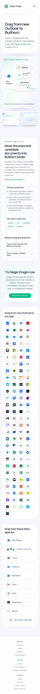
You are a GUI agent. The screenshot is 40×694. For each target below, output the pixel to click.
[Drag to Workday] (28, 377)
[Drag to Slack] (28, 337)
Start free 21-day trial (20, 295)
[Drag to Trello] (21, 364)
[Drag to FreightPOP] (28, 445)
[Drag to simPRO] (21, 500)
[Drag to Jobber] (7, 473)
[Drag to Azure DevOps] (14, 350)
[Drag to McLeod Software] (14, 479)
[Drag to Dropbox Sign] (14, 432)
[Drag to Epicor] (7, 439)
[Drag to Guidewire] (21, 452)
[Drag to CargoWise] (7, 425)
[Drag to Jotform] (14, 473)
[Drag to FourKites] (21, 445)
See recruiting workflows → (15, 179)
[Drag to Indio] (7, 466)
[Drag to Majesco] (7, 479)
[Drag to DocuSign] (28, 398)
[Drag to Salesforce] (7, 377)
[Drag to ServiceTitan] (21, 405)
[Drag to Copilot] (28, 425)
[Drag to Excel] (14, 330)
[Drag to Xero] (28, 507)
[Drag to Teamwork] (7, 364)
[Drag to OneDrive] (14, 337)
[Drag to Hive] (14, 357)
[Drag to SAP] (7, 398)
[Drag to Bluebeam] (28, 418)
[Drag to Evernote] (14, 439)
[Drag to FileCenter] (7, 445)
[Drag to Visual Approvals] (14, 507)
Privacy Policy (20, 685)
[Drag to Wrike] (28, 371)
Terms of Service (20, 689)
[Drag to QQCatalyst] (21, 493)
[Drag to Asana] (21, 343)
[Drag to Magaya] (28, 473)
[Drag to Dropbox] (21, 323)
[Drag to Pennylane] (28, 486)
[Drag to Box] (7, 323)
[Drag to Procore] (7, 405)
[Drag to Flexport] (14, 445)
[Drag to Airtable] (28, 364)
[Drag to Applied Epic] (28, 411)
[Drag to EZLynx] (21, 439)
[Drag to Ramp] (28, 493)
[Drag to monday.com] (14, 364)
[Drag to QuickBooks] (21, 391)
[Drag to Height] (7, 357)
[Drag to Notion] (7, 343)
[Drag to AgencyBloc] (7, 411)
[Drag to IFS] (28, 459)
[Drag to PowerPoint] (21, 330)
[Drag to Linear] (7, 350)
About (20, 679)
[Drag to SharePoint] (7, 337)
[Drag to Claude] (21, 425)
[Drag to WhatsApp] (21, 507)
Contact (20, 664)
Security (20, 682)
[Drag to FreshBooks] (14, 398)
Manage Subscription (20, 670)
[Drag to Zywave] (7, 513)
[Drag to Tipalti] (7, 507)
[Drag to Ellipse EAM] (28, 432)
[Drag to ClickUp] (28, 343)
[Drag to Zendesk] (21, 384)
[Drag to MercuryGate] (21, 479)
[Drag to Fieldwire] (28, 439)
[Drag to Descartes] (7, 432)
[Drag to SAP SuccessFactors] (14, 500)
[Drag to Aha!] (28, 350)
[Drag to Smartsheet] (21, 371)
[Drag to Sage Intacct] (28, 391)
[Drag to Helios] (7, 459)
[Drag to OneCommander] (14, 486)
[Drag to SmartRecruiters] (28, 500)
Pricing (20, 648)
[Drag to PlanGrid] (7, 493)
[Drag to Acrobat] (28, 323)
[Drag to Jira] (14, 343)
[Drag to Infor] (14, 466)
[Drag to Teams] (21, 337)
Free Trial (20, 645)
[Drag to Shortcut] (28, 357)
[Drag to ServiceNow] (14, 384)
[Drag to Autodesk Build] (7, 418)
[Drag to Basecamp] (14, 418)
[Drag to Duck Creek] (21, 432)
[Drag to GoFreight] (7, 452)
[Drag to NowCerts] (28, 479)
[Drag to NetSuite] (7, 391)
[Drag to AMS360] (21, 411)
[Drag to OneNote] (28, 330)
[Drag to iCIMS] (21, 459)
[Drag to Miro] (14, 371)
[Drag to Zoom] (28, 405)
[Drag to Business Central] (28, 384)
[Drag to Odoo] (7, 486)
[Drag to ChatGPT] (14, 425)
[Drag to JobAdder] (28, 466)
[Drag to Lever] (21, 473)
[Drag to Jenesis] (21, 466)
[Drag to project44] (14, 493)
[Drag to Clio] (21, 398)
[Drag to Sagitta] (7, 500)
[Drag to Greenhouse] (14, 452)
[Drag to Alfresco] (14, 411)
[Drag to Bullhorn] (21, 377)
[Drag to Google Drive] (14, 323)
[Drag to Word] (7, 330)
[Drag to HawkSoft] (28, 452)
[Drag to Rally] (21, 357)
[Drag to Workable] (7, 384)
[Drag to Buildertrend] (14, 405)
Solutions (20, 652)
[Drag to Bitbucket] (21, 350)
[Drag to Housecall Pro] (14, 459)
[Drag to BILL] (21, 418)
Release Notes (20, 655)
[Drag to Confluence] (7, 371)
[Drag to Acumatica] (14, 391)
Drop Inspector (20, 667)
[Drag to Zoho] (14, 377)
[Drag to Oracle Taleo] (21, 486)
